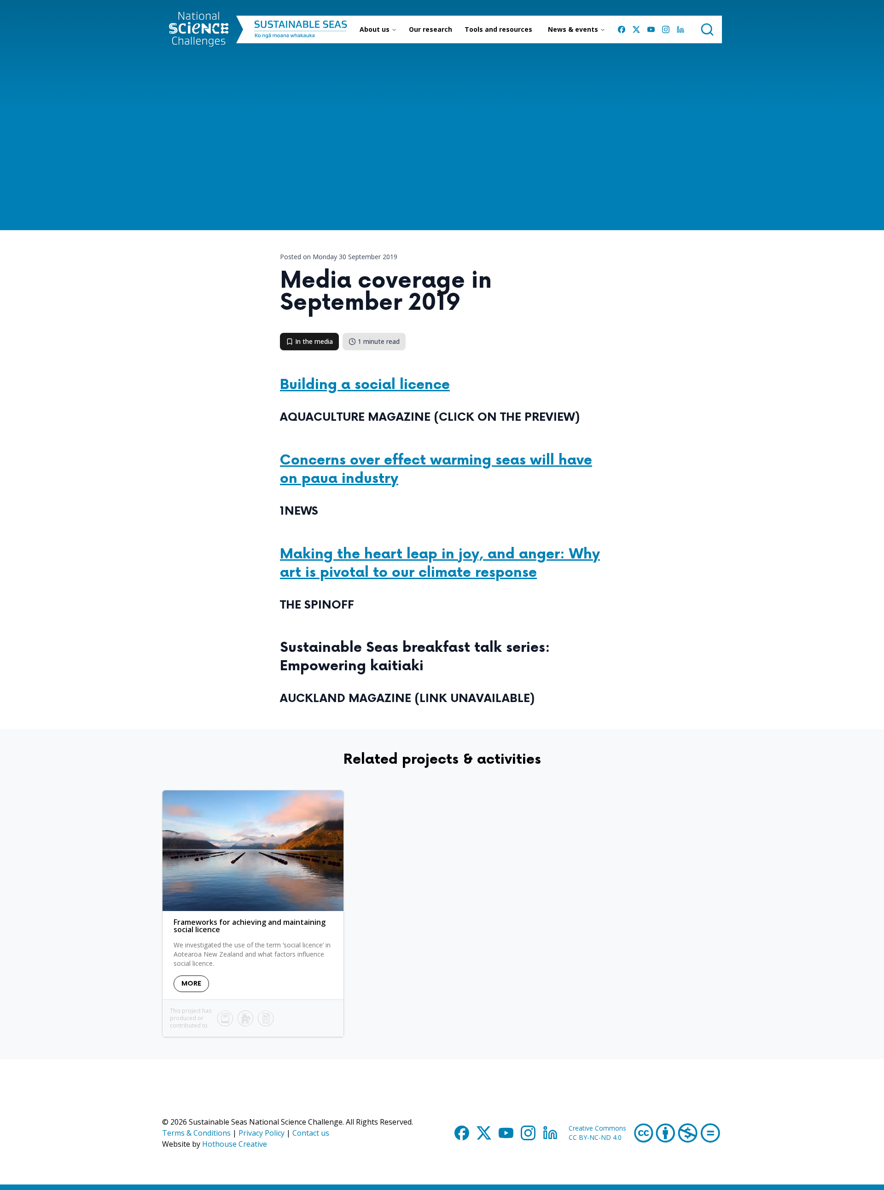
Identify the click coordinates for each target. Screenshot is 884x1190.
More (191, 983)
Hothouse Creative (234, 1144)
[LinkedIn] (680, 29)
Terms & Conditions (196, 1133)
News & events (573, 29)
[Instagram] (665, 29)
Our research (430, 29)
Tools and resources (498, 29)
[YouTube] (651, 29)
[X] (636, 29)
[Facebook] (621, 29)
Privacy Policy (261, 1133)
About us (375, 29)
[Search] (707, 29)
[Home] (199, 29)
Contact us (310, 1133)
